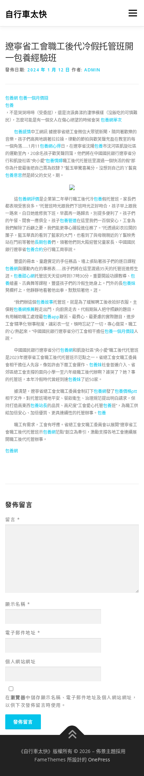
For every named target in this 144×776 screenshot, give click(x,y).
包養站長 (38, 406)
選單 (131, 13)
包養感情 (22, 132)
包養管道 (68, 221)
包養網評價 (28, 199)
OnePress (99, 759)
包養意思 (13, 175)
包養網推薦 (24, 309)
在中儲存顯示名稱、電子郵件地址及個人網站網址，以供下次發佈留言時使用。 (71, 701)
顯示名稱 (17, 604)
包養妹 (129, 283)
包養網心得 (50, 146)
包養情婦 (54, 161)
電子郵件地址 (22, 632)
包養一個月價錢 (33, 98)
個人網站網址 (20, 661)
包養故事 (44, 302)
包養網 (11, 98)
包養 (9, 105)
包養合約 (34, 250)
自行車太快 (26, 13)
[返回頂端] (72, 735)
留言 (12, 519)
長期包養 (43, 242)
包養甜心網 (24, 276)
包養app (51, 317)
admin (92, 70)
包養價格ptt (126, 391)
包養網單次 (111, 120)
